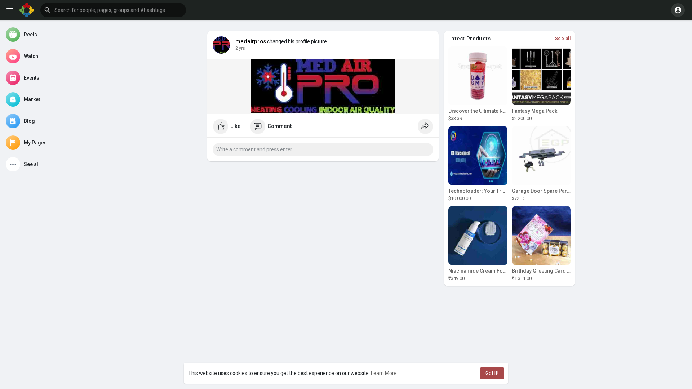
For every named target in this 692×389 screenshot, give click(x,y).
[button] (113, 10)
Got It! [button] (491, 373)
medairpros (250, 41)
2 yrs (240, 48)
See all (563, 38)
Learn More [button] (384, 373)
